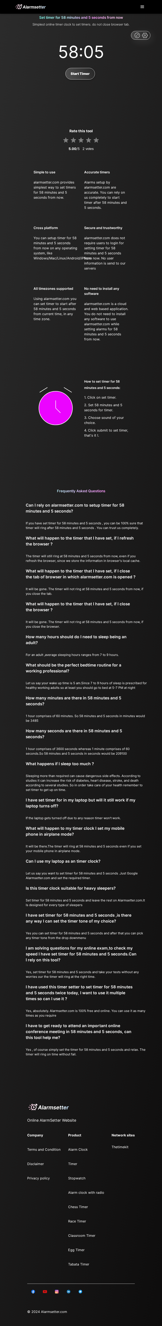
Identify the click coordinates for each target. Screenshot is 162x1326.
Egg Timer (76, 1250)
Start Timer (80, 73)
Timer (72, 1164)
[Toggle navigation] (142, 7)
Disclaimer (35, 1164)
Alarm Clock (78, 1149)
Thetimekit (120, 1147)
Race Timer (77, 1221)
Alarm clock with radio (86, 1192)
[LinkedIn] (33, 1291)
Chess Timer (78, 1207)
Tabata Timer (78, 1264)
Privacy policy (38, 1178)
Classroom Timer (81, 1235)
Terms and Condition (44, 1149)
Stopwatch (76, 1178)
